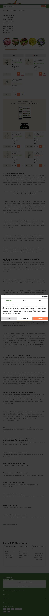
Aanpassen (23, 318)
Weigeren (9, 318)
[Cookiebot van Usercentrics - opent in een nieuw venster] (42, 296)
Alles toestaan (40, 318)
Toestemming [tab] (8, 300)
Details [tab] (24, 300)
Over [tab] (40, 300)
